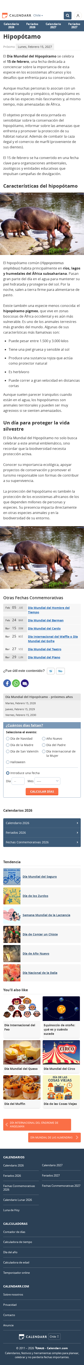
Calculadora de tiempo (17, 1242)
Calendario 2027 (53, 25)
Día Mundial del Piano (44, 657)
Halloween (17, 762)
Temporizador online (16, 1273)
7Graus (39, 1348)
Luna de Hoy (11, 1210)
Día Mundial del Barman (46, 620)
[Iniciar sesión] (78, 15)
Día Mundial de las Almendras (51, 1137)
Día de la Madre (21, 745)
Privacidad (10, 1305)
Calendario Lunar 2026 (17, 1200)
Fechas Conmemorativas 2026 (27, 842)
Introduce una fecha (25, 773)
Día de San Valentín (24, 751)
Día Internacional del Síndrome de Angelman (34, 1124)
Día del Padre (56, 745)
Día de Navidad (21, 738)
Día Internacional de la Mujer (61, 753)
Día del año (10, 1252)
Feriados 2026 (32, 25)
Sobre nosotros (13, 1294)
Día (9, 781)
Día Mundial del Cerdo (44, 628)
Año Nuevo (54, 738)
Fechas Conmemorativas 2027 (61, 1186)
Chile (37, 15)
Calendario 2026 (11, 25)
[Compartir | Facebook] (7, 683)
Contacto (9, 1315)
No (60, 671)
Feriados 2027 (74, 25)
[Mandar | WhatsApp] (16, 683)
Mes (31, 781)
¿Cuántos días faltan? (24, 725)
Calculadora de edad (16, 1262)
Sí (50, 671)
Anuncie (8, 1325)
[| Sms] (25, 683)
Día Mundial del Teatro (44, 649)
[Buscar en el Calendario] (68, 15)
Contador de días (14, 1232)
